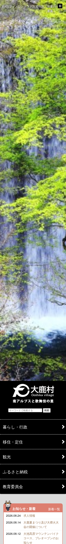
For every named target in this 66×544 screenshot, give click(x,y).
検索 (46, 410)
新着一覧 (54, 509)
